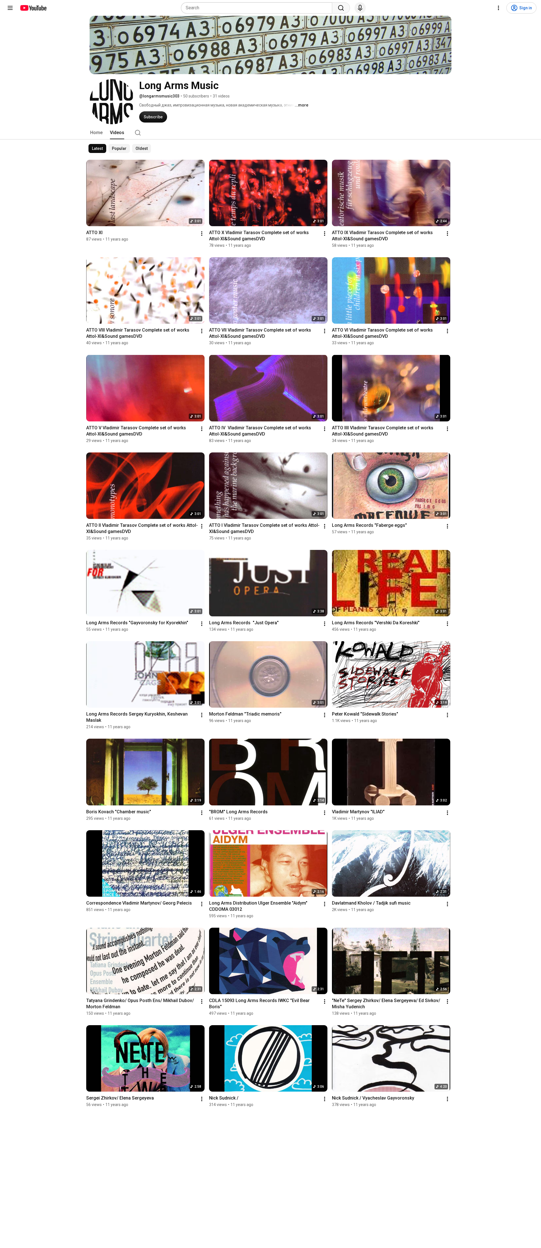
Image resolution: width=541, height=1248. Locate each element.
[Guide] (10, 8)
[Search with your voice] (360, 8)
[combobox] (258, 8)
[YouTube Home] (33, 8)
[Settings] (498, 8)
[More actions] (201, 233)
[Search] (341, 8)
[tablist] (270, 132)
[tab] (96, 132)
